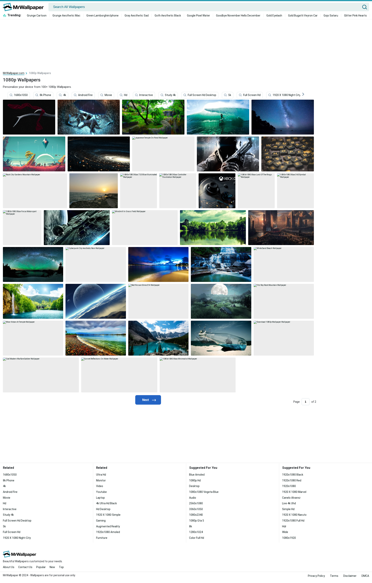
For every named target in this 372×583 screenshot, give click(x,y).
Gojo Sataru (331, 15)
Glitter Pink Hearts (355, 15)
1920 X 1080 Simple (108, 514)
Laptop (100, 497)
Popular (41, 567)
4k (64, 95)
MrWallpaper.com (13, 73)
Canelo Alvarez (291, 497)
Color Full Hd (196, 537)
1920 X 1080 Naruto (294, 514)
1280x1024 (196, 532)
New (52, 567)
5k (229, 95)
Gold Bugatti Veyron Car (303, 15)
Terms (334, 575)
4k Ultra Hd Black (106, 503)
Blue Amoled (197, 474)
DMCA (365, 575)
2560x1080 (196, 503)
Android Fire (85, 95)
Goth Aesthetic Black (168, 15)
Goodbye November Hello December (238, 15)
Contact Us (25, 567)
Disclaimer (349, 575)
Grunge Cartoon (36, 15)
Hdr (284, 526)
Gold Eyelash (274, 15)
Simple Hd (288, 509)
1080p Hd (195, 480)
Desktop (194, 486)
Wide (285, 532)
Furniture (101, 537)
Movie (108, 95)
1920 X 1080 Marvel (294, 491)
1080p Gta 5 (196, 520)
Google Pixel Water (198, 15)
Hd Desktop (103, 509)
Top (61, 567)
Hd (125, 95)
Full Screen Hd (252, 95)
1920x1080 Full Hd (293, 520)
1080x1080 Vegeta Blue (204, 491)
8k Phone (45, 95)
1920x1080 (289, 486)
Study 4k (170, 95)
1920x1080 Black (292, 474)
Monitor (101, 480)
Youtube (101, 491)
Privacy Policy (316, 575)
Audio (192, 497)
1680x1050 (21, 95)
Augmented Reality (108, 526)
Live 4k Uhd (289, 503)
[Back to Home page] (24, 7)
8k (190, 526)
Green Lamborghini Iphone (102, 15)
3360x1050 (196, 509)
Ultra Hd (101, 474)
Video (99, 486)
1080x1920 (289, 537)
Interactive (146, 95)
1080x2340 (196, 514)
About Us (8, 567)
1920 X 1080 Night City (287, 95)
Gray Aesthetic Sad (137, 15)
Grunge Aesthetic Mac (66, 15)
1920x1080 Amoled (108, 532)
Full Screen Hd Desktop (202, 95)
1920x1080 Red (291, 480)
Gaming (101, 520)
